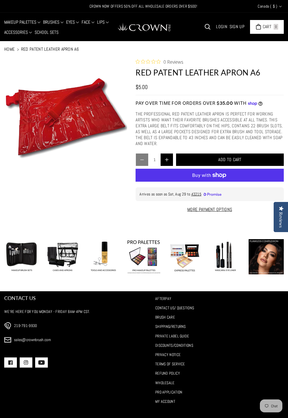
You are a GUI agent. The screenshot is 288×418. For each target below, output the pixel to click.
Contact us (20, 298)
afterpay (163, 298)
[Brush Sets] (21, 256)
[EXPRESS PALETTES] (184, 256)
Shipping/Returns (170, 326)
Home (9, 49)
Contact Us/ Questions (174, 307)
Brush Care (165, 317)
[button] (22, 22)
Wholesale (165, 382)
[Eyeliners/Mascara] (225, 256)
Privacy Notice (168, 354)
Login (221, 27)
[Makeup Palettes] (143, 256)
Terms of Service (170, 363)
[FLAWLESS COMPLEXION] (266, 256)
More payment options (209, 209)
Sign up (237, 27)
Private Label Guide (172, 336)
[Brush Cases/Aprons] (62, 256)
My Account (165, 401)
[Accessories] (103, 256)
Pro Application (169, 392)
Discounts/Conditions (174, 345)
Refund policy (167, 373)
